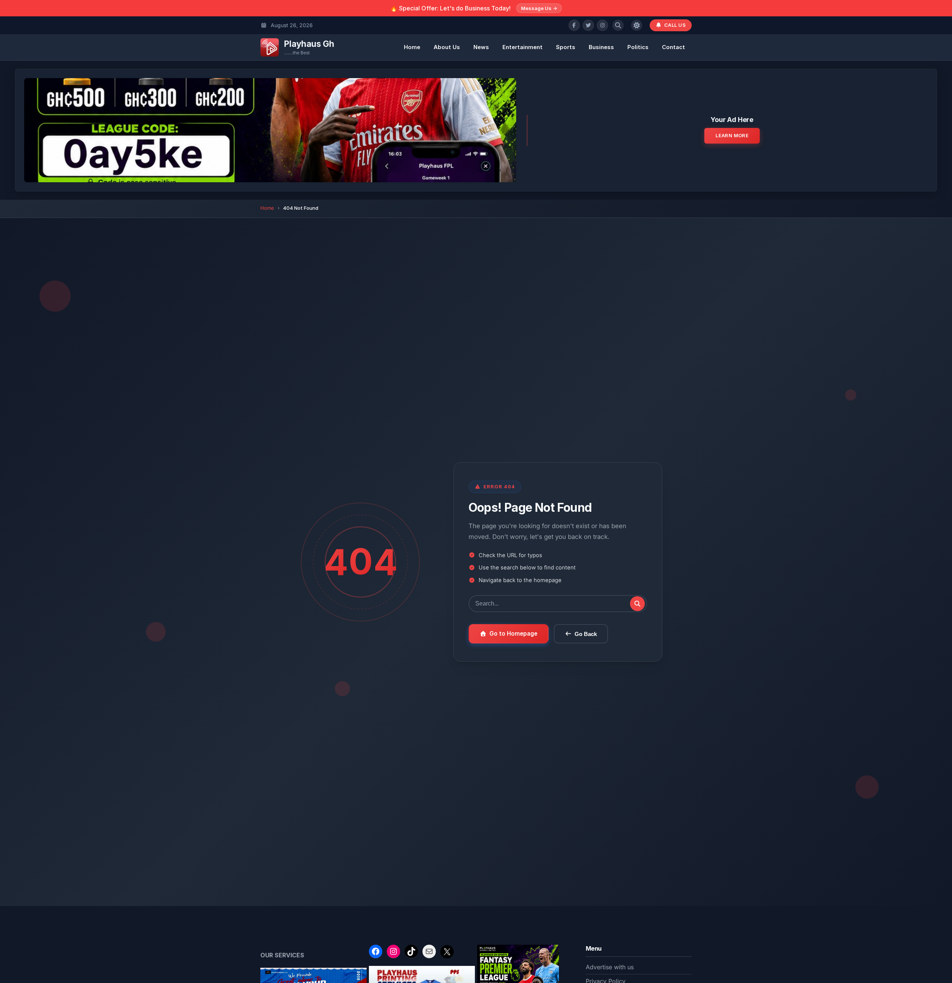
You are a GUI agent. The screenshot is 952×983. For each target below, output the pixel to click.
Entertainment (522, 47)
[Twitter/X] (588, 25)
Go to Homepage (513, 633)
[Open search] (618, 25)
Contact (673, 47)
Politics (638, 47)
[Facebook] (574, 25)
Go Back (586, 634)
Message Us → (539, 8)
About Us (447, 47)
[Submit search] (637, 603)
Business (601, 47)
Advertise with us (610, 967)
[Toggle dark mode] (636, 25)
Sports (565, 47)
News (481, 47)
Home (412, 47)
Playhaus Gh (309, 44)
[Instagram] (602, 25)
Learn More (732, 135)
